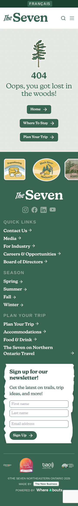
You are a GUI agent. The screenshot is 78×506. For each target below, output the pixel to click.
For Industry (16, 246)
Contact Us (15, 231)
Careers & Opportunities (29, 254)
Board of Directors (23, 262)
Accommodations (22, 332)
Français (39, 3)
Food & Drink (17, 340)
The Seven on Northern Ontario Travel (28, 351)
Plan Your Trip (18, 324)
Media (9, 239)
